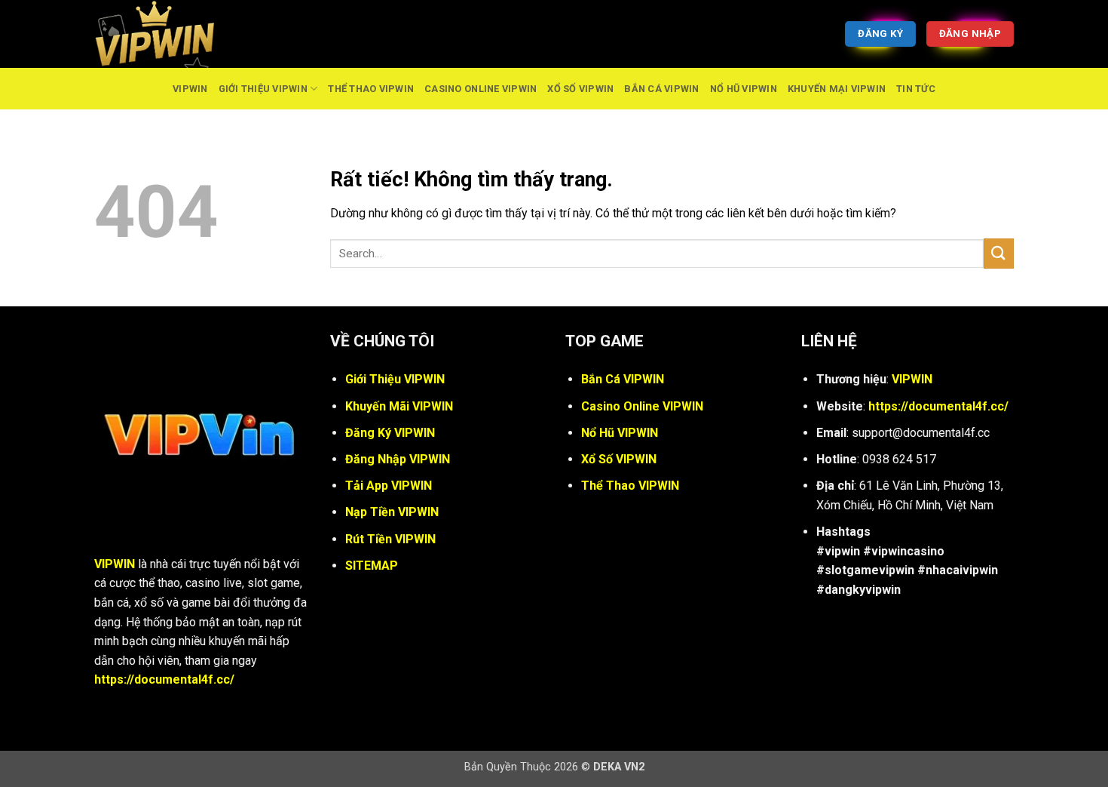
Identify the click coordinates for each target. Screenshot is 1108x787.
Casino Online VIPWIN (480, 88)
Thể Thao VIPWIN (371, 88)
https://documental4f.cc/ (164, 679)
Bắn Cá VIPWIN (661, 88)
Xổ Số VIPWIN (580, 88)
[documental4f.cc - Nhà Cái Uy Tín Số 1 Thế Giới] (169, 34)
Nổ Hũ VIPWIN (743, 88)
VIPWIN (190, 88)
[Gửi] (999, 253)
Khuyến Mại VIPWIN (837, 88)
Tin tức (915, 88)
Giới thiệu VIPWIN (263, 88)
